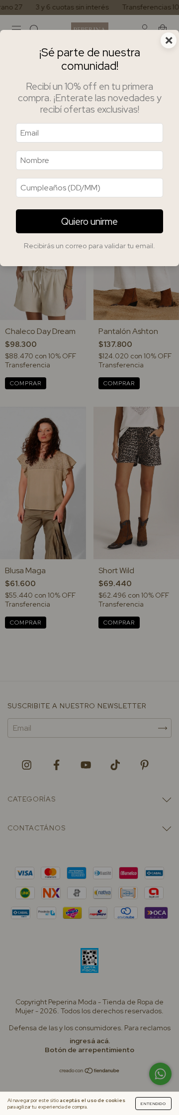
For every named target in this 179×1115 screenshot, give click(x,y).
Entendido (153, 1103)
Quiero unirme (89, 221)
